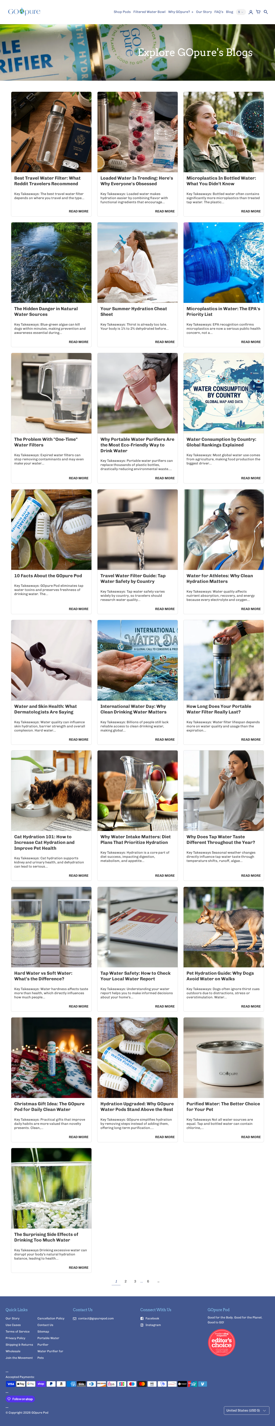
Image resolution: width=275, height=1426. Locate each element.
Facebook (152, 1318)
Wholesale (13, 1351)
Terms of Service (18, 1331)
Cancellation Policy (50, 1318)
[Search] (265, 12)
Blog (229, 12)
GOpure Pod (39, 1412)
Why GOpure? (179, 12)
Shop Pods (122, 12)
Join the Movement (19, 1358)
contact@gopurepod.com (96, 1318)
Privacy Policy (15, 1338)
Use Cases (13, 1325)
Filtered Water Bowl (149, 12)
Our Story (204, 12)
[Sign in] (250, 12)
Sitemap (43, 1331)
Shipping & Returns (19, 1344)
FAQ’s (218, 12)
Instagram (153, 1325)
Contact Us (45, 1325)
